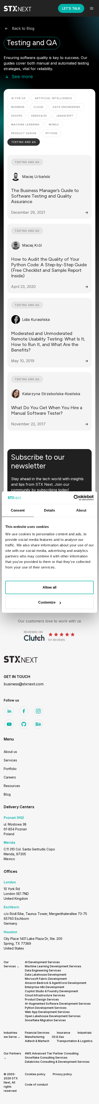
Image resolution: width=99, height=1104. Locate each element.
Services (10, 760)
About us (10, 752)
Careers (10, 777)
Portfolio (10, 769)
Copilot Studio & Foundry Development (51, 991)
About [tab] (81, 510)
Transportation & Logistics (75, 1041)
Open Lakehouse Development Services (53, 1016)
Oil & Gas (58, 1037)
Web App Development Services (47, 1012)
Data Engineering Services (43, 970)
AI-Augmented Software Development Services (58, 1003)
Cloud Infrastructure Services (45, 995)
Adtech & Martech (37, 1041)
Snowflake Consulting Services (46, 1057)
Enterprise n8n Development (44, 987)
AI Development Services (42, 962)
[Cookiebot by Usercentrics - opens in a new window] (73, 498)
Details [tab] (49, 510)
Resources (12, 786)
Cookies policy (35, 1074)
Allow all (49, 587)
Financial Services (37, 1032)
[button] (91, 8)
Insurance (63, 1032)
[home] (21, 8)
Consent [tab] (18, 510)
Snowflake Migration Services (45, 1020)
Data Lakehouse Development (45, 974)
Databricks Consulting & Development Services (57, 1061)
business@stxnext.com (24, 684)
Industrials (85, 1032)
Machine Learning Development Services (53, 966)
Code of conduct (36, 1084)
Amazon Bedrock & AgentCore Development (55, 983)
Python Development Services (46, 1007)
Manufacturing (34, 1037)
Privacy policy (62, 1074)
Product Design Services (42, 999)
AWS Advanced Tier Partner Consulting (52, 1053)
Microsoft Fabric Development (46, 978)
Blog (7, 794)
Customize (46, 602)
